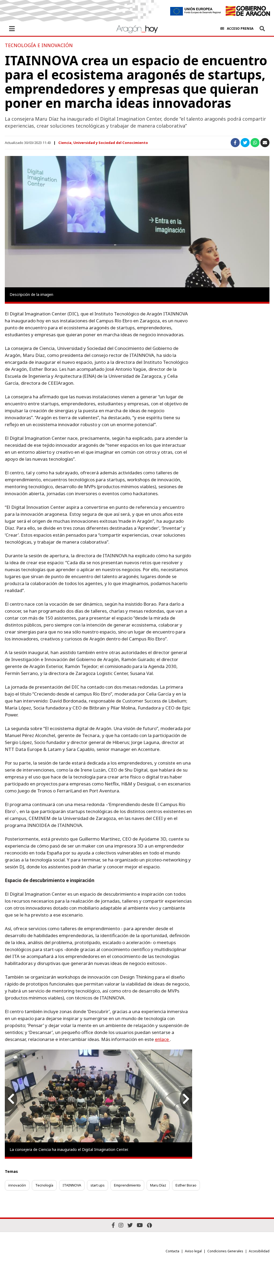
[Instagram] (121, 1225)
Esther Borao (186, 1185)
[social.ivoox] (149, 1225)
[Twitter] (130, 1225)
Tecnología (44, 1185)
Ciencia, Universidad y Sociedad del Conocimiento (103, 142)
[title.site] (247, 11)
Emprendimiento (127, 1185)
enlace (162, 1039)
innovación (17, 1185)
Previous (11, 1099)
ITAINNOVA (72, 1185)
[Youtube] (140, 1225)
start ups (97, 1185)
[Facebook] (113, 1225)
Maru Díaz (158, 1185)
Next (186, 1099)
